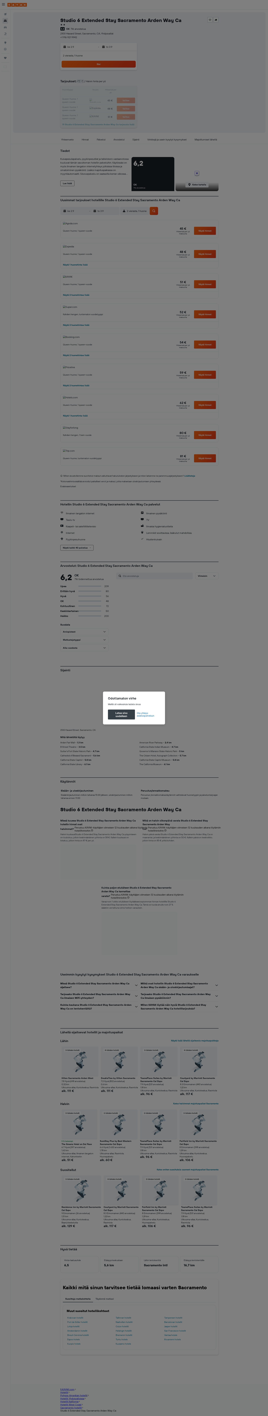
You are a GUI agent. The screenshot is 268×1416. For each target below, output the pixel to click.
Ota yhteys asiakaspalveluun (145, 714)
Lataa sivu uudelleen (121, 714)
